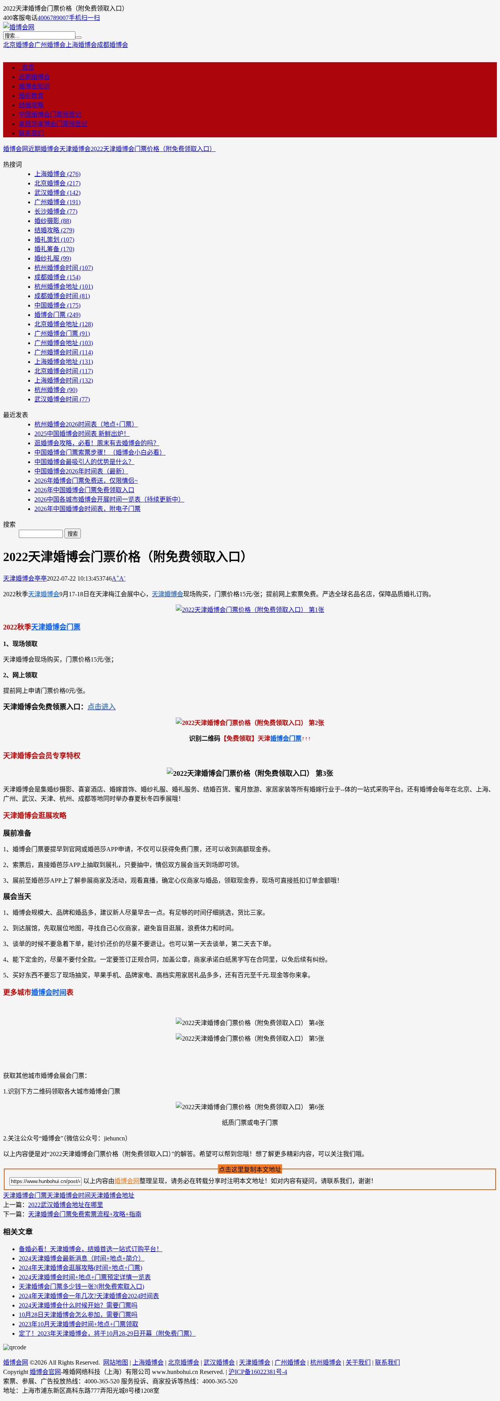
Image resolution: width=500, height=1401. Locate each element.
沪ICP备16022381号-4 (258, 1372)
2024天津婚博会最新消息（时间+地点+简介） (82, 1258)
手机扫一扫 (84, 17)
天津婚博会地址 (112, 1195)
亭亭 (40, 578)
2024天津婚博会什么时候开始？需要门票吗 (78, 1305)
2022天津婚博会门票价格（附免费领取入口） (153, 149)
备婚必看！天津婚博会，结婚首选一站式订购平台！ (90, 1249)
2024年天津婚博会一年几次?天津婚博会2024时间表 (89, 1296)
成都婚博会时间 (62, 296)
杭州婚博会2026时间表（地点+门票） (86, 424)
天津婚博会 (75, 149)
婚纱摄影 (52, 221)
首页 (26, 67)
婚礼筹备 (54, 249)
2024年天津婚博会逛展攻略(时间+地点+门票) (80, 1267)
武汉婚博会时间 (62, 399)
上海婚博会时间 (63, 380)
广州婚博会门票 (62, 333)
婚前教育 (31, 95)
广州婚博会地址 (63, 343)
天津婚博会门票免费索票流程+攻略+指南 (84, 1214)
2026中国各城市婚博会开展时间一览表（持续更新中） (109, 499)
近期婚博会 (34, 77)
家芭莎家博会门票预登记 (53, 123)
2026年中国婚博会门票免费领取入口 (84, 490)
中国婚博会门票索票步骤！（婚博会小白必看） (100, 452)
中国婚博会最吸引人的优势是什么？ (84, 462)
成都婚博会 (112, 44)
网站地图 (115, 1362)
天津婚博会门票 (55, 627)
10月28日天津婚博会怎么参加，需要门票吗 (78, 1314)
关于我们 (358, 1362)
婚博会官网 (45, 1372)
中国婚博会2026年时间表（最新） (81, 471)
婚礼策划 (54, 239)
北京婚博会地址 (63, 324)
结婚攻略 (31, 105)
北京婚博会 (18, 44)
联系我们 (31, 133)
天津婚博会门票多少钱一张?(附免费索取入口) (81, 1286)
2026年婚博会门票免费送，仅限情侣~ (86, 480)
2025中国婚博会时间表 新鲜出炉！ (82, 433)
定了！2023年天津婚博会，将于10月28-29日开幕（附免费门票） (107, 1333)
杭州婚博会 (55, 390)
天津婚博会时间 (69, 1195)
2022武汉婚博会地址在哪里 (65, 1204)
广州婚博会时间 (63, 352)
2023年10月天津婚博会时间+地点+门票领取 (78, 1324)
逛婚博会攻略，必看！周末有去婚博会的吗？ (96, 443)
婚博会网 (15, 149)
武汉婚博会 (57, 192)
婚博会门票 (57, 314)
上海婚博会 (81, 44)
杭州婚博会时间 (63, 267)
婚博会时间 (48, 992)
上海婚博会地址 (63, 361)
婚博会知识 (34, 86)
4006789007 (53, 17)
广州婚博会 (50, 44)
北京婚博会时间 (63, 371)
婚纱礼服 (52, 258)
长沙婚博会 (55, 211)
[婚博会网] (18, 27)
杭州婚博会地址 (63, 286)
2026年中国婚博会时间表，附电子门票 (87, 508)
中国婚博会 (57, 305)
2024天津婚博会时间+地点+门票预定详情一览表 (85, 1277)
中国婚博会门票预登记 (50, 114)
